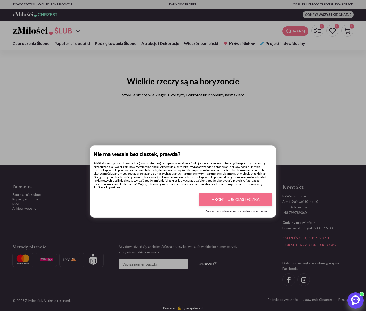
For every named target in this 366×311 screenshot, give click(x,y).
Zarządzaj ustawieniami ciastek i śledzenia (236, 211)
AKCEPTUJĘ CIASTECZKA (236, 199)
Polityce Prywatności (108, 187)
